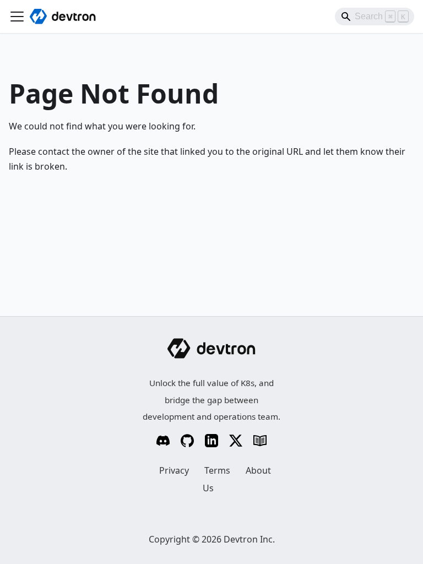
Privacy (174, 470)
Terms (217, 470)
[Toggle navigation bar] (17, 16)
